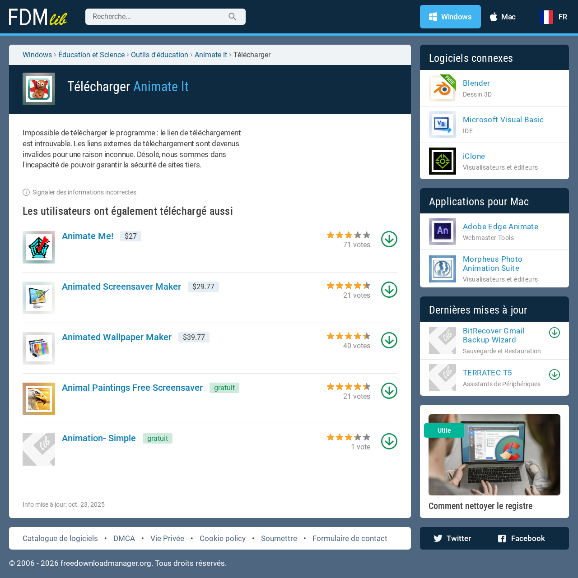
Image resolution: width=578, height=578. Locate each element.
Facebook (528, 538)
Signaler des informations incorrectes (84, 192)
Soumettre (279, 538)
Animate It (211, 55)
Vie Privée (167, 538)
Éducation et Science (91, 55)
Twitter (459, 538)
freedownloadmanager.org (106, 563)
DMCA (124, 538)
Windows (37, 55)
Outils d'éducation (159, 55)
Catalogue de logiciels (60, 538)
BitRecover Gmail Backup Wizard (493, 335)
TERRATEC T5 (487, 372)
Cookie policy (223, 538)
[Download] (554, 332)
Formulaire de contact (349, 538)
